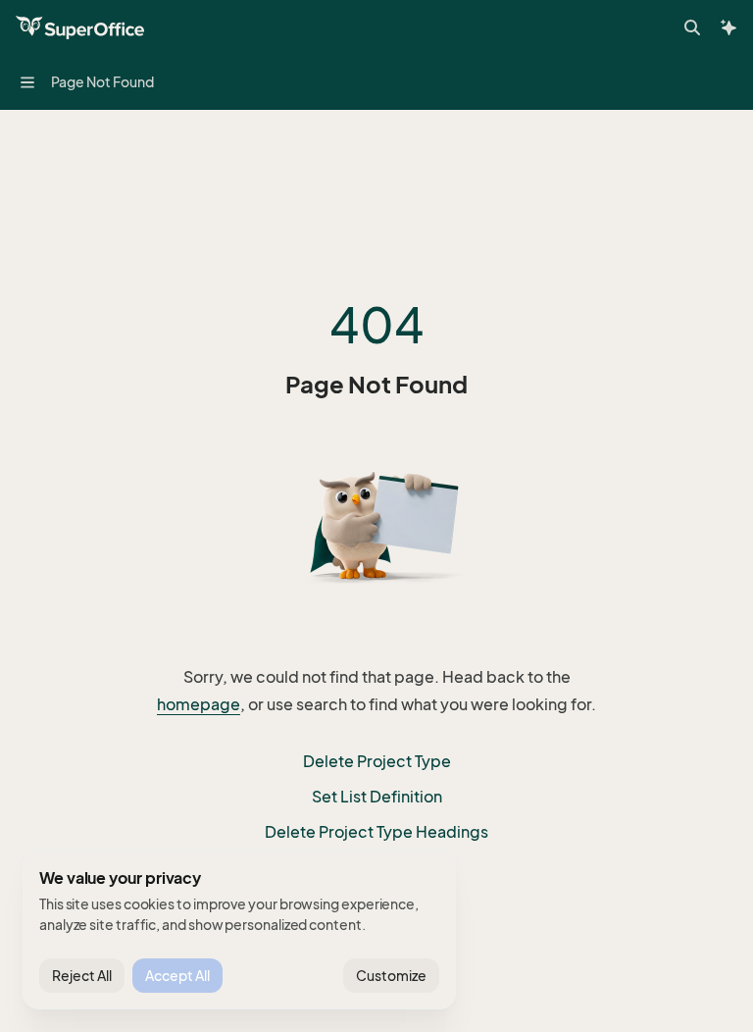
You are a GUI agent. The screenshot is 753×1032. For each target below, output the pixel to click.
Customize (391, 975)
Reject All (82, 975)
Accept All (177, 975)
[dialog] (239, 930)
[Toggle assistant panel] (728, 27)
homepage (198, 704)
